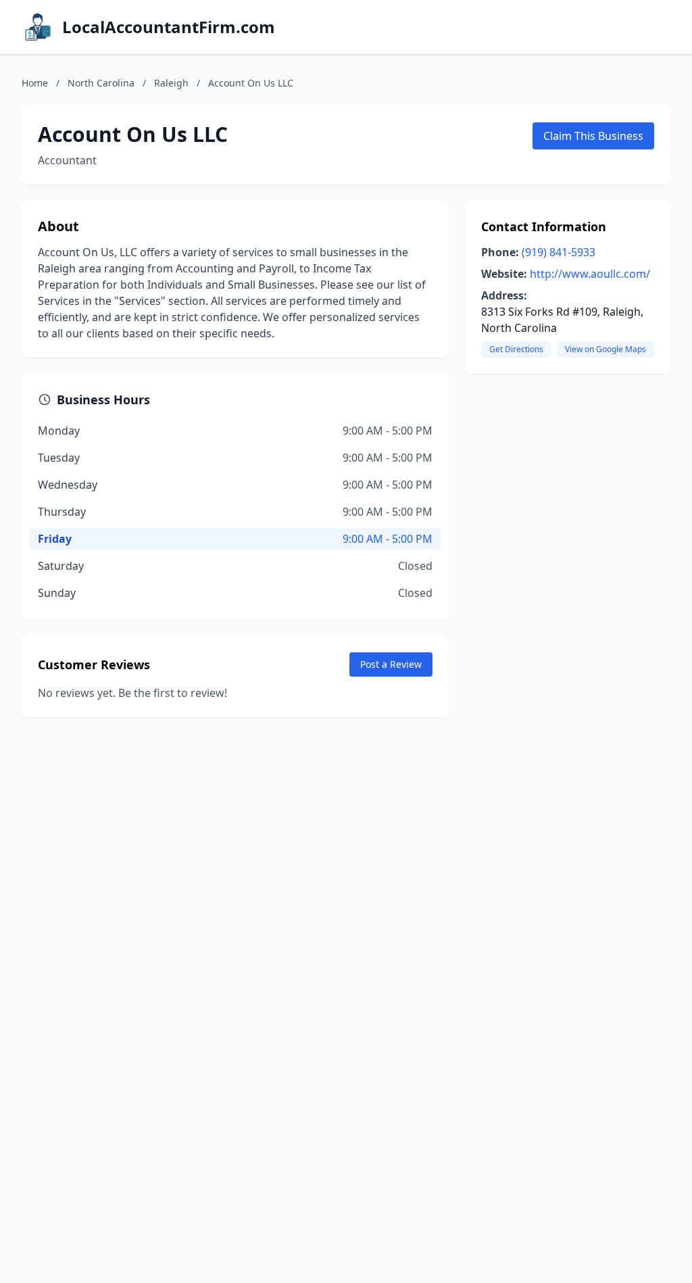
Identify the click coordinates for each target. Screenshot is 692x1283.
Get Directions (516, 349)
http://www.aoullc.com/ (590, 273)
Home (35, 82)
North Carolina (101, 82)
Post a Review (391, 664)
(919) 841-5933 (558, 252)
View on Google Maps (605, 349)
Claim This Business (593, 135)
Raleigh (171, 82)
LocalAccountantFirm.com (168, 27)
